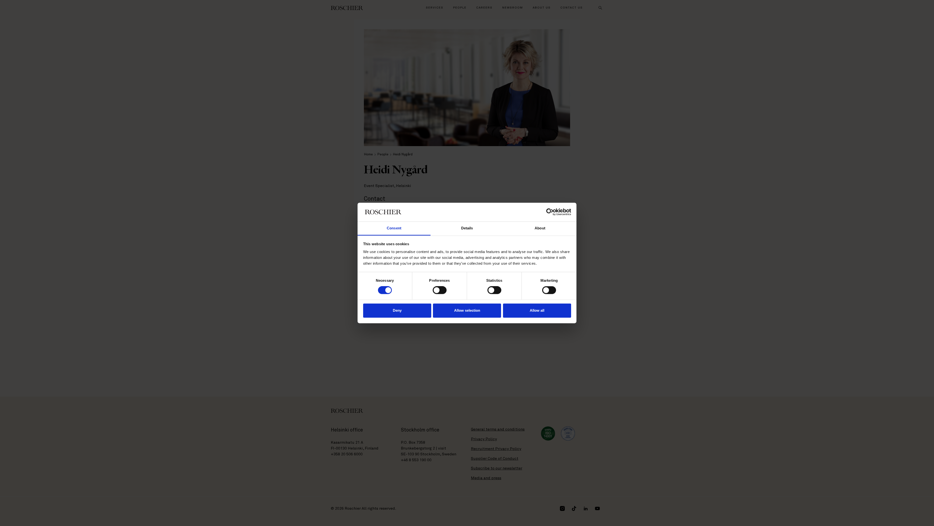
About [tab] (540, 228)
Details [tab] (467, 228)
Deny (397, 310)
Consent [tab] (394, 228)
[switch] (440, 290)
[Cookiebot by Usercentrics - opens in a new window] (550, 212)
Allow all (537, 310)
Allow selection (467, 310)
